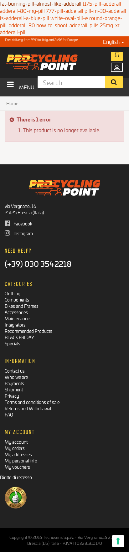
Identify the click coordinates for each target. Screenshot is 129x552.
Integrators (15, 324)
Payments (14, 383)
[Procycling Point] (55, 62)
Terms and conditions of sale (32, 402)
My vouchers (17, 466)
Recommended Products (28, 331)
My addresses (18, 454)
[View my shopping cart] (117, 56)
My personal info (21, 460)
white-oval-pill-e (69, 18)
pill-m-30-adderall (105, 10)
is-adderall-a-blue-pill (24, 18)
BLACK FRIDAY (19, 337)
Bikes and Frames (22, 305)
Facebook (22, 223)
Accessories (16, 312)
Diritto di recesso (16, 477)
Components (17, 299)
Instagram (23, 233)
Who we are (16, 377)
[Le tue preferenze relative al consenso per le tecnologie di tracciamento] (118, 541)
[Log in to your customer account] (117, 67)
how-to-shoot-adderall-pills (67, 25)
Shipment (14, 389)
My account (16, 441)
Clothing (12, 293)
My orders (15, 448)
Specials (12, 343)
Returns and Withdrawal (28, 408)
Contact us (15, 370)
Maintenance (17, 318)
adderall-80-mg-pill (22, 10)
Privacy (12, 395)
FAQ (9, 414)
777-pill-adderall (64, 10)
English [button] (112, 41)
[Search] (114, 82)
